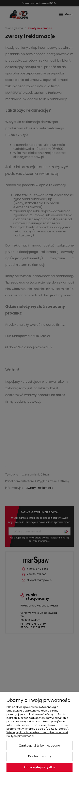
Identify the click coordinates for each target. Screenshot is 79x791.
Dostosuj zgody (39, 756)
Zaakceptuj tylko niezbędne (39, 746)
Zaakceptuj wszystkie (39, 767)
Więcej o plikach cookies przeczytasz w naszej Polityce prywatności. (37, 734)
